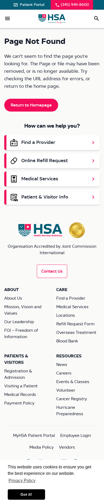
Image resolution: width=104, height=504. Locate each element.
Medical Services (72, 307)
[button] (7, 18)
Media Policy (41, 447)
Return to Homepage (31, 105)
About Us (13, 298)
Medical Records (20, 394)
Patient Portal (32, 5)
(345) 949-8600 (75, 5)
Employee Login (75, 435)
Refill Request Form (75, 324)
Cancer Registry (71, 399)
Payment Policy (19, 403)
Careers (63, 373)
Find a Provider (70, 298)
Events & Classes (72, 382)
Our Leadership (19, 322)
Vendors (67, 447)
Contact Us (52, 271)
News (61, 364)
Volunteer (65, 390)
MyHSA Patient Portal (34, 435)
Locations (65, 315)
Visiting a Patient (21, 386)
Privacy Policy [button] (22, 480)
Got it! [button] (26, 494)
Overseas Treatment (76, 332)
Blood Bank (67, 341)
